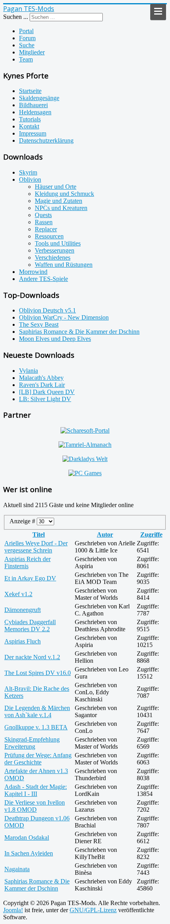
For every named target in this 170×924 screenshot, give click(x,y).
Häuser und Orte (55, 186)
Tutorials (30, 119)
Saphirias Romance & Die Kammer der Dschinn (37, 885)
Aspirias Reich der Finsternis (27, 562)
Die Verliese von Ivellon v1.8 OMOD (34, 806)
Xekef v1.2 (18, 594)
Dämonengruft (22, 609)
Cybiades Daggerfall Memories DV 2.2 (30, 625)
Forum (27, 38)
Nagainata (17, 869)
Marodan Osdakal (26, 837)
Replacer (46, 229)
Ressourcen (49, 236)
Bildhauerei (33, 105)
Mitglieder (32, 52)
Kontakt (29, 126)
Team (26, 59)
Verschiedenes (52, 257)
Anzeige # (23, 521)
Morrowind (33, 271)
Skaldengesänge (39, 98)
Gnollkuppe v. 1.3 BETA (36, 727)
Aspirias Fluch (22, 641)
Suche (26, 45)
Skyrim (28, 172)
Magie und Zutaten (58, 200)
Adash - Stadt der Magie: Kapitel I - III (35, 790)
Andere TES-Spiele (43, 278)
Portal (26, 31)
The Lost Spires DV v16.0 (37, 672)
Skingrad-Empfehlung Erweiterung (32, 743)
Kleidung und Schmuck (64, 193)
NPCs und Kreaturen (61, 208)
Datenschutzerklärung (46, 140)
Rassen (44, 222)
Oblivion (30, 179)
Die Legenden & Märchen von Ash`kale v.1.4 (37, 711)
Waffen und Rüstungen (64, 264)
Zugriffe (151, 534)
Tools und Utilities (58, 243)
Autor (105, 534)
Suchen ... (15, 16)
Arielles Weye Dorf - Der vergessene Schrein (36, 547)
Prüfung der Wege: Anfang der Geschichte (38, 759)
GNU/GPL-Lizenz (93, 910)
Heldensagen (35, 112)
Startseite (30, 90)
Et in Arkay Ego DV (30, 578)
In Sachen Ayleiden (28, 853)
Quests (43, 215)
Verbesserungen (54, 250)
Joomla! (13, 910)
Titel (38, 534)
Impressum (32, 133)
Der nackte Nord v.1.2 (32, 657)
